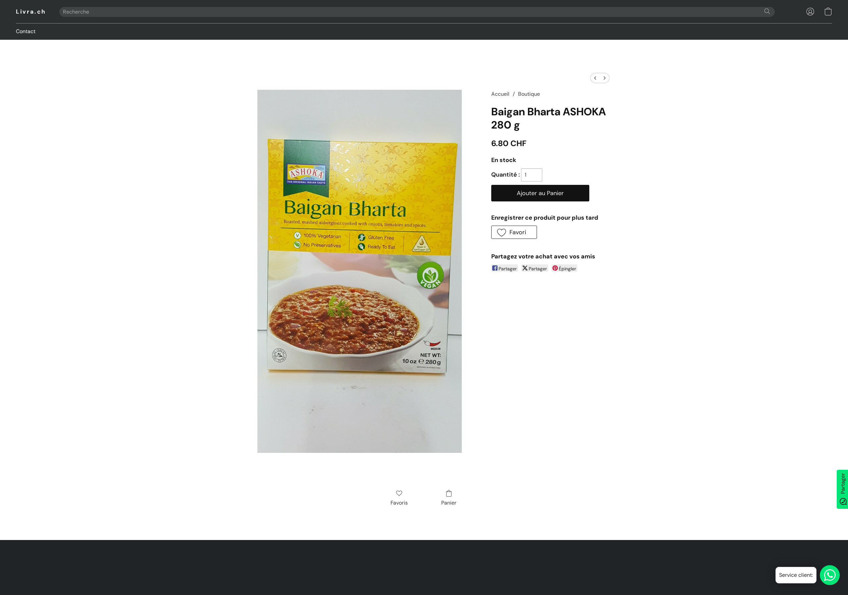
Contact (25, 31)
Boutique (529, 93)
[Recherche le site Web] (767, 11)
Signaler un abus (450, 566)
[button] (31, 11)
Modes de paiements (403, 566)
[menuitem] (595, 78)
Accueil (500, 93)
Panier (448, 502)
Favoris (399, 502)
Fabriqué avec (424, 577)
